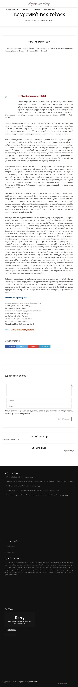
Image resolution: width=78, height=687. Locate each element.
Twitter (22, 347)
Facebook (12, 347)
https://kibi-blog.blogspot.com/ (23, 330)
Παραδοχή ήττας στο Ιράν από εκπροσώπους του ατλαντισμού (27, 490)
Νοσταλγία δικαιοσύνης (14, 477)
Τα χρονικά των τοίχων (39, 41)
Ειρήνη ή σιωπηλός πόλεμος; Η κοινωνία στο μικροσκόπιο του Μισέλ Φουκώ (31, 495)
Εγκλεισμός (53, 48)
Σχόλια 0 (44, 51)
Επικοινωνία (49, 9)
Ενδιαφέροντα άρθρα (65, 48)
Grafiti (25, 48)
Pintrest (34, 347)
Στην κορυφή (62, 683)
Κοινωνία (17, 48)
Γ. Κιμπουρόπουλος (42, 48)
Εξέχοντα (33, 20)
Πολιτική (21, 51)
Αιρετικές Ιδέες (32, 681)
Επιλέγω (25, 9)
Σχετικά (37, 9)
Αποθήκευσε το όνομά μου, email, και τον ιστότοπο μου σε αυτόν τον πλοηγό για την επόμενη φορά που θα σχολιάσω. (39, 412)
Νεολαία (15, 51)
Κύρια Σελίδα (12, 9)
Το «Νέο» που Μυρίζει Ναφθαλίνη (17, 486)
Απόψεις (32, 48)
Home (27, 20)
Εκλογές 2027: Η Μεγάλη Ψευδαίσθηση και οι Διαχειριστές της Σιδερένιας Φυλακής (34, 481)
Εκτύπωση (45, 347)
